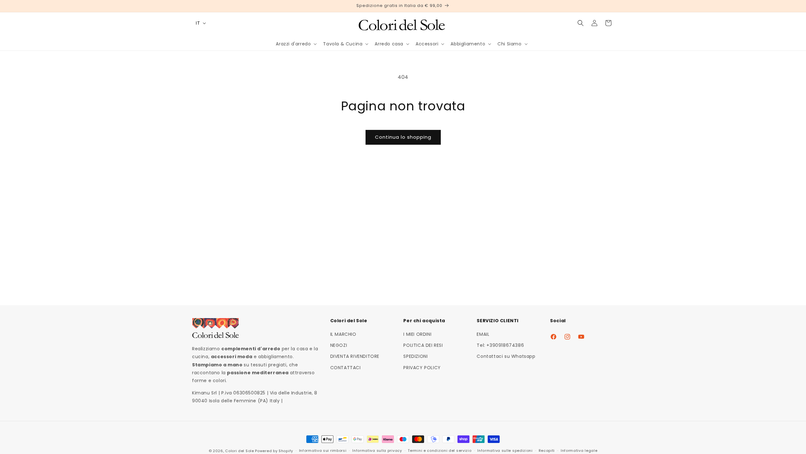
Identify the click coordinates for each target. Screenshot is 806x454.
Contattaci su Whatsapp (506, 356)
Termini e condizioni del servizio (439, 450)
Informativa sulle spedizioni (505, 450)
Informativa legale (579, 450)
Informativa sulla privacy (377, 450)
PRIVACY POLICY (421, 367)
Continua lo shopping (403, 137)
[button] (295, 43)
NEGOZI (338, 345)
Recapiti (547, 450)
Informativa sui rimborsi (323, 450)
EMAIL (483, 334)
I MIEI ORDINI (417, 334)
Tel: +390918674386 (500, 345)
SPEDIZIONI (415, 356)
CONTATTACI (345, 367)
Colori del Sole (239, 450)
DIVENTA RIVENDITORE (354, 356)
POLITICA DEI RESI (423, 345)
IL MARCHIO (343, 334)
